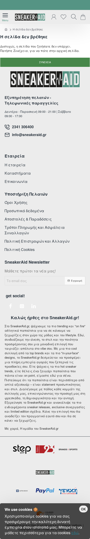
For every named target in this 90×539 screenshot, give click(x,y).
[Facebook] (10, 306)
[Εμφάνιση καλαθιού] (83, 17)
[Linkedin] (33, 306)
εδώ (74, 532)
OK (83, 509)
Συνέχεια (45, 62)
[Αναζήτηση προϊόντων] (72, 17)
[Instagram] (22, 306)
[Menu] (5, 17)
